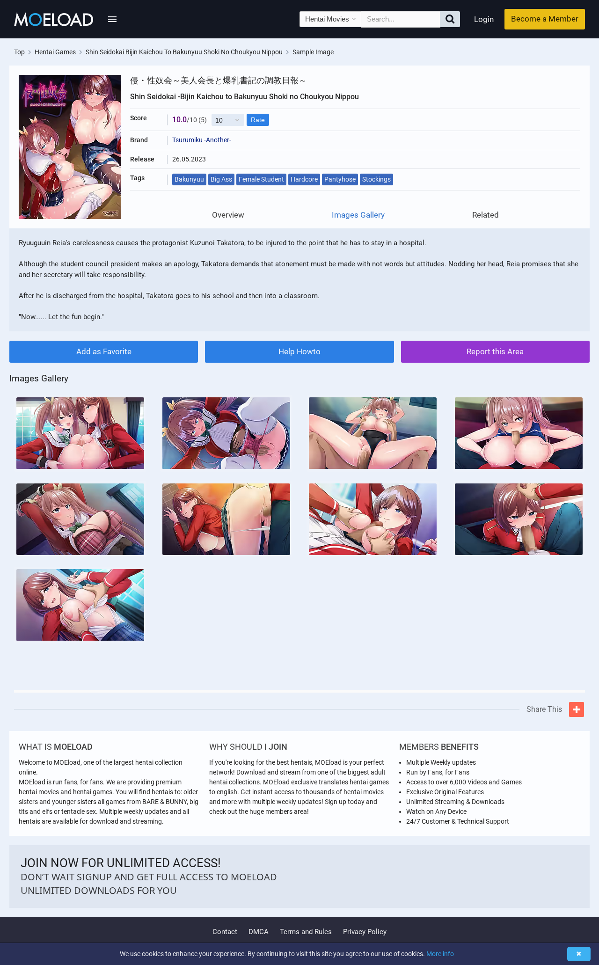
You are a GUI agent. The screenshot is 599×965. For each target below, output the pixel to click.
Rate (258, 120)
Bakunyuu (189, 179)
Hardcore (304, 179)
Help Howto (299, 351)
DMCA (258, 932)
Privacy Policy (365, 932)
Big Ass (221, 179)
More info (440, 954)
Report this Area (495, 351)
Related (485, 215)
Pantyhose (340, 179)
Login (484, 19)
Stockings (376, 179)
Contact (224, 932)
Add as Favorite (103, 351)
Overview (228, 215)
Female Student (261, 179)
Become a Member (544, 18)
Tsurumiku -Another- (201, 140)
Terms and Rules (306, 932)
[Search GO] (450, 19)
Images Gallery (358, 215)
